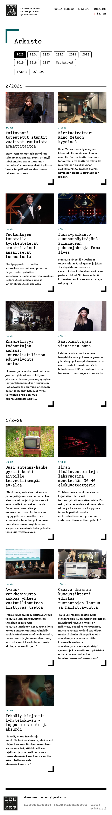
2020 (85, 55)
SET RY (101, 14)
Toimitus (100, 9)
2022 (59, 55)
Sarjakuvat (65, 63)
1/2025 (22, 72)
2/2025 (38, 72)
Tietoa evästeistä (98, 807)
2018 (33, 63)
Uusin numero (64, 9)
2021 (72, 55)
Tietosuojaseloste (37, 805)
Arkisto (83, 9)
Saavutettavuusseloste (71, 805)
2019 (20, 63)
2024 (33, 55)
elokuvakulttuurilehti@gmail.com (45, 797)
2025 (20, 55)
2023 (46, 55)
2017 (46, 63)
